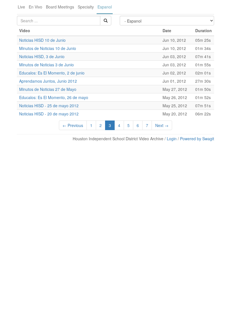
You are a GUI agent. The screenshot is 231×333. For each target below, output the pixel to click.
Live (21, 7)
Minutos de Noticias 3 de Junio (46, 64)
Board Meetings (60, 7)
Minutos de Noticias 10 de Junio (47, 48)
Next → (161, 125)
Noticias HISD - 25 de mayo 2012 (49, 105)
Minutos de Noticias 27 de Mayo (47, 89)
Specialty (86, 7)
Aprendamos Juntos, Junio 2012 (48, 81)
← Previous (73, 125)
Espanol (104, 7)
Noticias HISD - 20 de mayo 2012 (49, 114)
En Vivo (35, 7)
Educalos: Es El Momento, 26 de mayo (53, 97)
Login (172, 138)
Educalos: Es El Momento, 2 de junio (52, 73)
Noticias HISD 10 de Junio (42, 40)
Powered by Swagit (197, 138)
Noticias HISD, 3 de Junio (42, 56)
